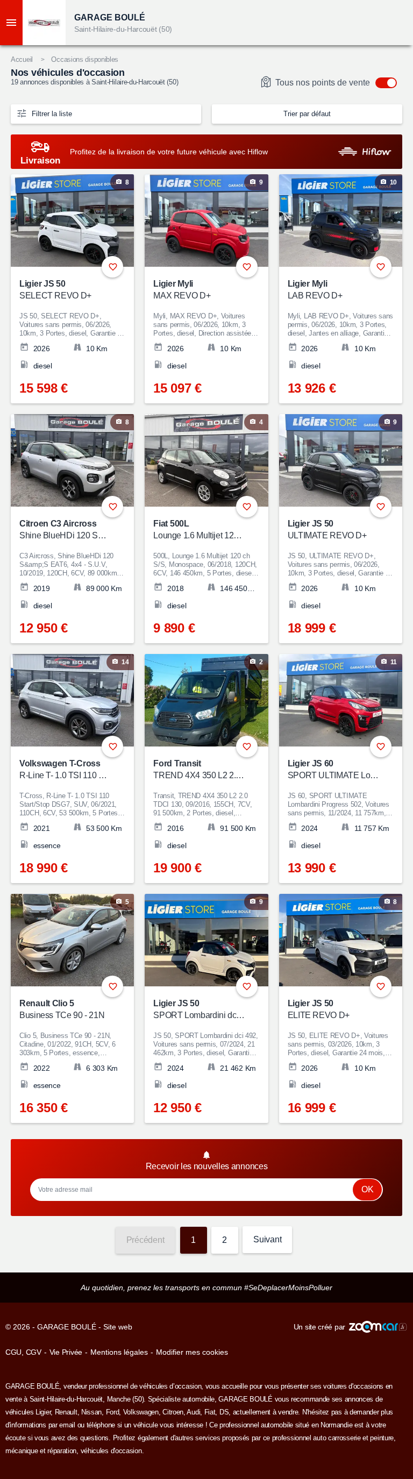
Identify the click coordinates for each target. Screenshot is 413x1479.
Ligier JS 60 (334, 769)
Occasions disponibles (84, 59)
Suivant (267, 1239)
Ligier (43, 1412)
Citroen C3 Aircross (65, 529)
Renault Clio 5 (61, 1009)
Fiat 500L (199, 529)
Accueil (22, 59)
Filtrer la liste (51, 114)
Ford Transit (199, 769)
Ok (367, 1189)
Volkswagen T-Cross (65, 769)
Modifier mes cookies (192, 1352)
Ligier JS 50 (55, 289)
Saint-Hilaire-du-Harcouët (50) (123, 29)
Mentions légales (119, 1352)
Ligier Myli (315, 289)
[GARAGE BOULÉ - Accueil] (44, 22)
